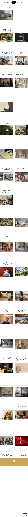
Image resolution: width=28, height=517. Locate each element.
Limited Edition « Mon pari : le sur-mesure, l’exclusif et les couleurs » (21, 359)
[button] (27, 2)
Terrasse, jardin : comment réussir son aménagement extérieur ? (7, 191)
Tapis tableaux (7, 406)
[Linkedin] (3, 2)
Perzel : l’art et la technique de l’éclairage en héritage (21, 99)
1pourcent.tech (16, 464)
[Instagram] (2, 2)
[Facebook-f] (0, 2)
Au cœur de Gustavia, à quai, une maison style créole (21, 237)
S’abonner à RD (4, 459)
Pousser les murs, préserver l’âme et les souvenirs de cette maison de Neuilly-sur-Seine (21, 431)
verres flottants (14, 7)
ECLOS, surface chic (21, 168)
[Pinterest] (4, 2)
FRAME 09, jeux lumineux (7, 97)
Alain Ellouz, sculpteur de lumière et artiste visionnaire (7, 335)
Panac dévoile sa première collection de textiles (7, 431)
